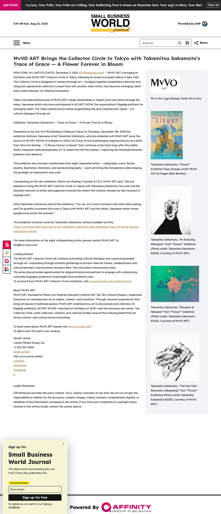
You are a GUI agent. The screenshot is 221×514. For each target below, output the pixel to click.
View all (213, 5)
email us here (21, 351)
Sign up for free (34, 497)
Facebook (19, 370)
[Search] (179, 43)
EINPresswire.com (91, 72)
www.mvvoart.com (79, 326)
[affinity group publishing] (7, 261)
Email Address (19, 483)
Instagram (20, 365)
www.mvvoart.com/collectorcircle (110, 281)
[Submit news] (7, 245)
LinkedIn (19, 360)
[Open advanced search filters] (187, 43)
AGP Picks (10, 5)
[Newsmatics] (7, 269)
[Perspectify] (7, 253)
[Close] (63, 443)
